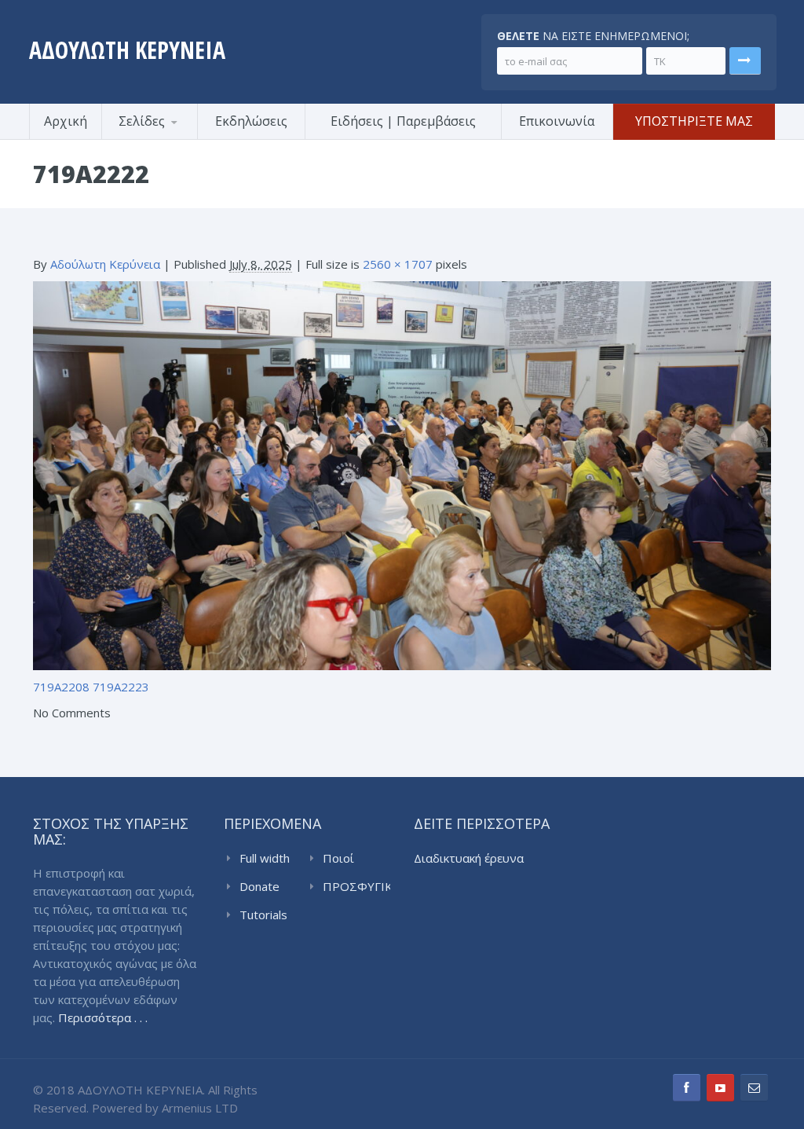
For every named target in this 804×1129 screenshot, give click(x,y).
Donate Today (259, 887)
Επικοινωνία (556, 121)
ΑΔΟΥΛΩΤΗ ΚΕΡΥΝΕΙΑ (127, 50)
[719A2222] (402, 474)
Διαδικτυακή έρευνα (469, 858)
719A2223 (121, 687)
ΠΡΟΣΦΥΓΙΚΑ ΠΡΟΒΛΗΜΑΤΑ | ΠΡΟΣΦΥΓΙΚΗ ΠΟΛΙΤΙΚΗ (356, 887)
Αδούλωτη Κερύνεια (105, 264)
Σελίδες (142, 121)
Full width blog (264, 858)
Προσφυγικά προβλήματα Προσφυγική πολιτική (178, 137)
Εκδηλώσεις (251, 121)
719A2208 (61, 687)
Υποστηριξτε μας (694, 121)
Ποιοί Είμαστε (344, 858)
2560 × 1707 (398, 264)
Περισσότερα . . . (103, 1017)
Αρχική (65, 121)
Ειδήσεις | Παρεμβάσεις (403, 121)
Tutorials (263, 914)
